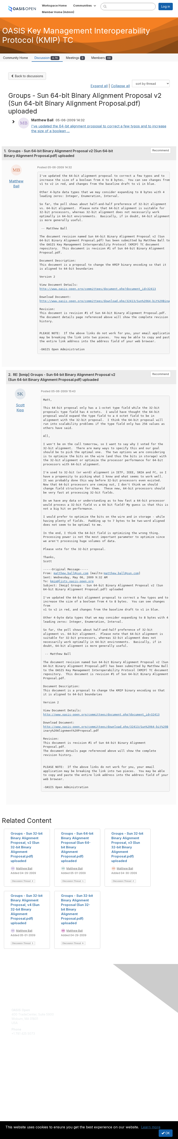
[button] (85, 5)
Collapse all (120, 86)
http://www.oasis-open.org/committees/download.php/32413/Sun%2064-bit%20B (105, 726)
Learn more (150, 1127)
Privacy (17, 1119)
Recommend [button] (160, 150)
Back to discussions (28, 76)
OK (167, 1133)
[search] (105, 6)
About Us (18, 1114)
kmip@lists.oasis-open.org (72, 581)
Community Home (15, 58)
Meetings (74, 58)
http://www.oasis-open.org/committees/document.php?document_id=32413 (98, 288)
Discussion (46, 58)
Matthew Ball (24, 868)
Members (101, 58)
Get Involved (21, 1062)
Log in (165, 6)
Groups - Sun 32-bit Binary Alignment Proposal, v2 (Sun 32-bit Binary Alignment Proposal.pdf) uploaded (27, 847)
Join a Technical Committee (31, 1075)
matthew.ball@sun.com (71, 573)
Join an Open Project (27, 1069)
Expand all (99, 86)
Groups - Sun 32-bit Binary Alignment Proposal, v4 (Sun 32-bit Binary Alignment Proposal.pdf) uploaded (27, 909)
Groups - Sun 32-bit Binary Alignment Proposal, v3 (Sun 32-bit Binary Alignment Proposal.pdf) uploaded (127, 847)
